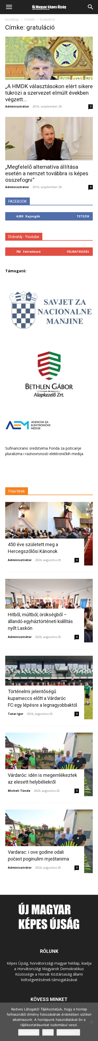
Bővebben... (68, 1032)
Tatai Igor (15, 714)
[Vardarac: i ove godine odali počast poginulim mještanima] (49, 841)
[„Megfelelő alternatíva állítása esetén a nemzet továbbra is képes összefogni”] (49, 138)
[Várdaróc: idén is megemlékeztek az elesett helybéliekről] (49, 764)
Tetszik (83, 216)
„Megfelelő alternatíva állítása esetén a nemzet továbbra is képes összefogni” (46, 173)
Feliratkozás (78, 251)
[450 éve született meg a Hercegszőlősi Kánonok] (49, 533)
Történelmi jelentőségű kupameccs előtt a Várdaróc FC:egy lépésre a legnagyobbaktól (42, 698)
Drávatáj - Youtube (23, 237)
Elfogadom (28, 1032)
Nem (48, 1032)
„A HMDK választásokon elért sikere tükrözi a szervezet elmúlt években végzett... (49, 93)
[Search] (90, 7)
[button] (9, 7)
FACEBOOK (17, 201)
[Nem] (91, 1022)
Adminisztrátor (17, 106)
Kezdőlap (12, 19)
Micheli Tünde (19, 791)
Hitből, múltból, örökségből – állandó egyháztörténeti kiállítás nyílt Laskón (40, 621)
